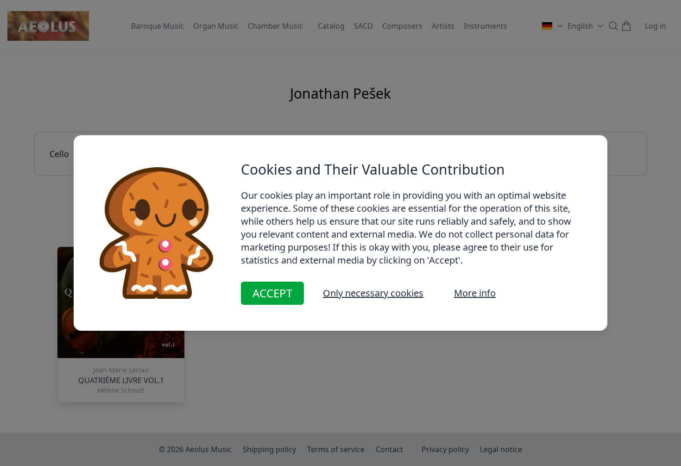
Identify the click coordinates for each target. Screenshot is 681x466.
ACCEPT (272, 293)
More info (475, 293)
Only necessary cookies (373, 293)
